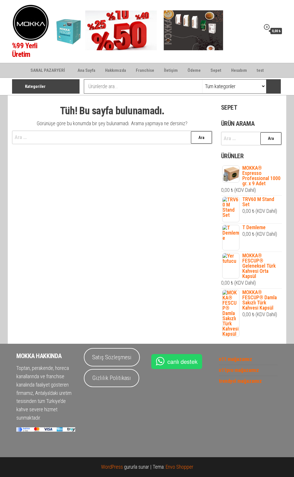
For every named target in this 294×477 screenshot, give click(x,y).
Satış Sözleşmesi (111, 357)
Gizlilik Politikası (111, 377)
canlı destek (182, 361)
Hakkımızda (115, 70)
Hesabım (239, 70)
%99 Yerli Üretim (24, 50)
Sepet (215, 70)
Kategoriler (35, 86)
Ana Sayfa (86, 70)
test (260, 70)
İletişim (171, 70)
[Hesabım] (255, 30)
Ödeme (194, 70)
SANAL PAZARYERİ (47, 70)
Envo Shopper (179, 467)
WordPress (112, 467)
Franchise (145, 70)
